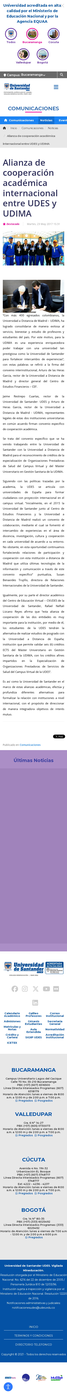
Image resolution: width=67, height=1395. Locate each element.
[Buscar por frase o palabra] (62, 74)
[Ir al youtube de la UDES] (44, 989)
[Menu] (56, 87)
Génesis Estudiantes (33, 1022)
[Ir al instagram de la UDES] (23, 989)
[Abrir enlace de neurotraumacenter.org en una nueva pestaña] (10, 1378)
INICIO (33, 1327)
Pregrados (26, 1100)
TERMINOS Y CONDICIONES (33, 1335)
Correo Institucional (55, 1014)
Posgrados (45, 1100)
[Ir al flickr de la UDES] (54, 989)
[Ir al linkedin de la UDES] (33, 1003)
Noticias (46, 120)
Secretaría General (54, 1022)
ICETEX (12, 1042)
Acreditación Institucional (55, 1036)
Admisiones (12, 1021)
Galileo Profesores (34, 1014)
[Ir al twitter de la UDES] (33, 989)
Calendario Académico (12, 1014)
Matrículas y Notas (12, 1028)
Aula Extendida (33, 1030)
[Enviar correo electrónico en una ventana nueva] (33, 1307)
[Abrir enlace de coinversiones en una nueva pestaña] (41, 1378)
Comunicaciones (21, 120)
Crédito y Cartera (12, 1036)
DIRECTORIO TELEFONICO (33, 1344)
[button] (8, 1386)
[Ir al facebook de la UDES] (12, 989)
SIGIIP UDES (33, 1037)
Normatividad (54, 1029)
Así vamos (13, 934)
